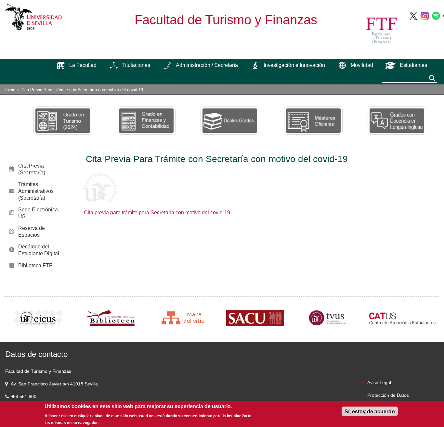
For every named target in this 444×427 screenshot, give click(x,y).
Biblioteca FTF (35, 265)
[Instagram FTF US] (425, 15)
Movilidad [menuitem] (362, 65)
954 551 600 (24, 396)
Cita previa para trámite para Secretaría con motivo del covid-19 (157, 212)
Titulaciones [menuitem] (136, 65)
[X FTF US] (413, 15)
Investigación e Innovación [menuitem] (294, 65)
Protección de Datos (388, 395)
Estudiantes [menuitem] (413, 65)
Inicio (10, 89)
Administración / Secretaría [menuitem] (207, 65)
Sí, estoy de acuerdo (370, 411)
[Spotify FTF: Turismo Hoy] (436, 15)
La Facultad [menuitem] (83, 65)
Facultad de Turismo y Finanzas (226, 20)
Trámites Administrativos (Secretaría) (36, 191)
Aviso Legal (379, 382)
